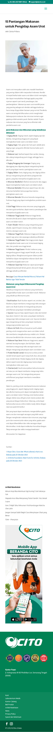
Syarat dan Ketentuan (13, 717)
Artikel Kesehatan (11, 708)
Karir (7, 695)
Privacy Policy (10, 714)
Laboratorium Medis (12, 698)
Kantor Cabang (11, 701)
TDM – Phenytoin (11, 520)
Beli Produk (9, 705)
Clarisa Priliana (14, 31)
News (7, 711)
